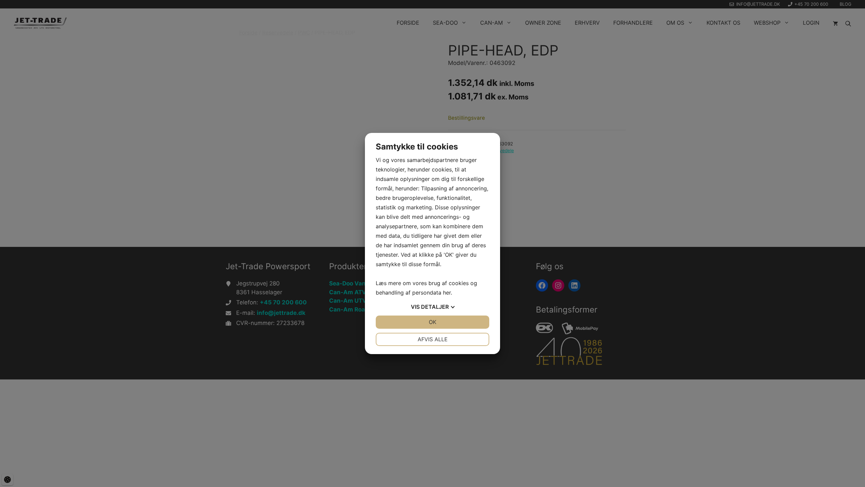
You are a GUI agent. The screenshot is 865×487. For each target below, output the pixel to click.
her (447, 292)
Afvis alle (433, 339)
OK (432, 322)
